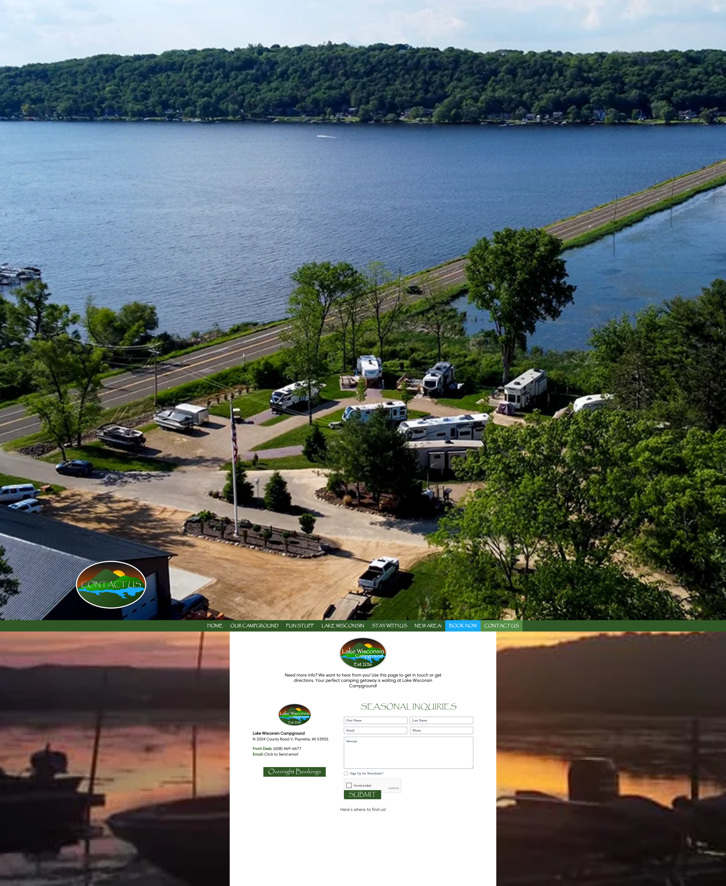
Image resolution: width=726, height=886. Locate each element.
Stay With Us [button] (389, 626)
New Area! (428, 626)
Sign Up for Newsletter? (366, 773)
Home (215, 626)
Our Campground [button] (254, 626)
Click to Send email (281, 754)
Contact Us (501, 626)
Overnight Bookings (294, 771)
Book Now (463, 626)
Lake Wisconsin (343, 626)
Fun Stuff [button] (300, 626)
